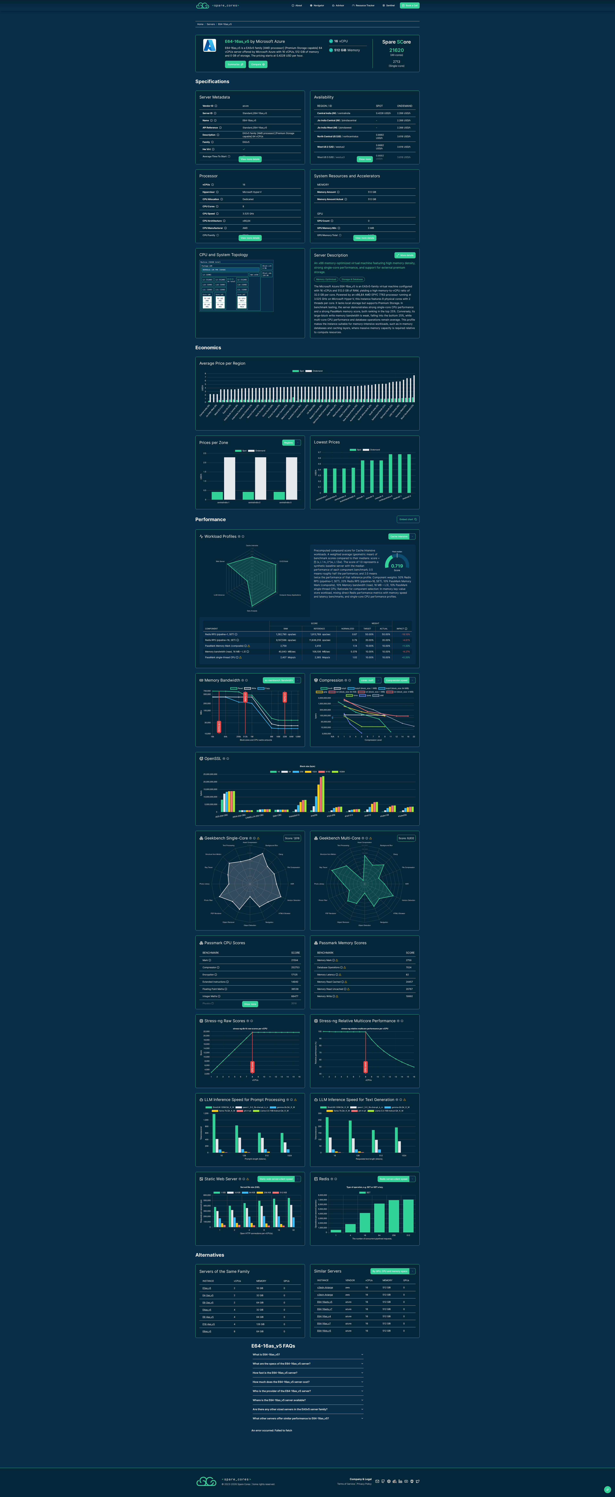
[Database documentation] (389, 1481)
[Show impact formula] (406, 628)
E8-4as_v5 (208, 1317)
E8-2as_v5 (208, 1302)
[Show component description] (236, 634)
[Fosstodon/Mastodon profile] (412, 1481)
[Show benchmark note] (248, 646)
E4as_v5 (207, 1309)
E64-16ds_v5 (324, 1330)
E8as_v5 (207, 1331)
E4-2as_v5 (208, 1295)
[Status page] (395, 1481)
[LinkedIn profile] (400, 1481)
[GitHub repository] (383, 1481)
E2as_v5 (207, 1288)
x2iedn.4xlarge (325, 1287)
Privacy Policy (364, 1483)
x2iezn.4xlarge (325, 1294)
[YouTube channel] (406, 1481)
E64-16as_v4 (324, 1316)
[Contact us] (377, 1481)
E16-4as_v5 (209, 1324)
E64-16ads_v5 (324, 1302)
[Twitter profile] (418, 1481)
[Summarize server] (607, 1489)
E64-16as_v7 (324, 1323)
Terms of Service (346, 1483)
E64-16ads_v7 (324, 1309)
